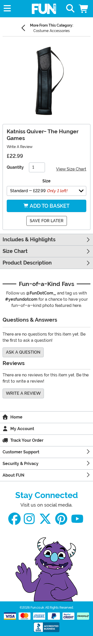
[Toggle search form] (70, 9)
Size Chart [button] (15, 251)
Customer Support (21, 451)
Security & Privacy (20, 463)
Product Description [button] (27, 263)
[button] (84, 9)
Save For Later (47, 220)
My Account (22, 428)
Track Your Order (26, 440)
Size (46, 181)
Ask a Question (23, 352)
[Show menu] (7, 9)
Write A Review (20, 147)
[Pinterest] (61, 519)
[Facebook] (14, 519)
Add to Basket (49, 206)
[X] (45, 519)
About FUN (13, 475)
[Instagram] (29, 519)
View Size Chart (71, 169)
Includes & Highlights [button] (29, 240)
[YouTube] (77, 519)
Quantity (15, 167)
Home (16, 417)
